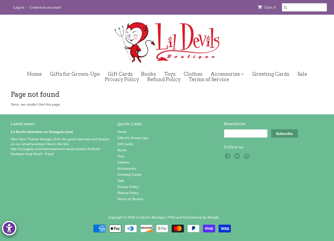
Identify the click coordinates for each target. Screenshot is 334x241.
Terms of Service (209, 79)
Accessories (226, 73)
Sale (302, 74)
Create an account (45, 7)
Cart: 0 (269, 7)
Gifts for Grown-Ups (75, 74)
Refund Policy (164, 79)
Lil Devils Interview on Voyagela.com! (42, 132)
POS (171, 217)
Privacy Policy (122, 79)
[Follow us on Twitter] (238, 157)
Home (34, 74)
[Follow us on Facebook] (228, 157)
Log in (18, 7)
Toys (170, 74)
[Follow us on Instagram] (247, 157)
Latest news (22, 123)
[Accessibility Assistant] (9, 228)
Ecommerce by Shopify (201, 217)
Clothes (193, 74)
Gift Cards (120, 74)
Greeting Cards (270, 74)
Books (148, 74)
